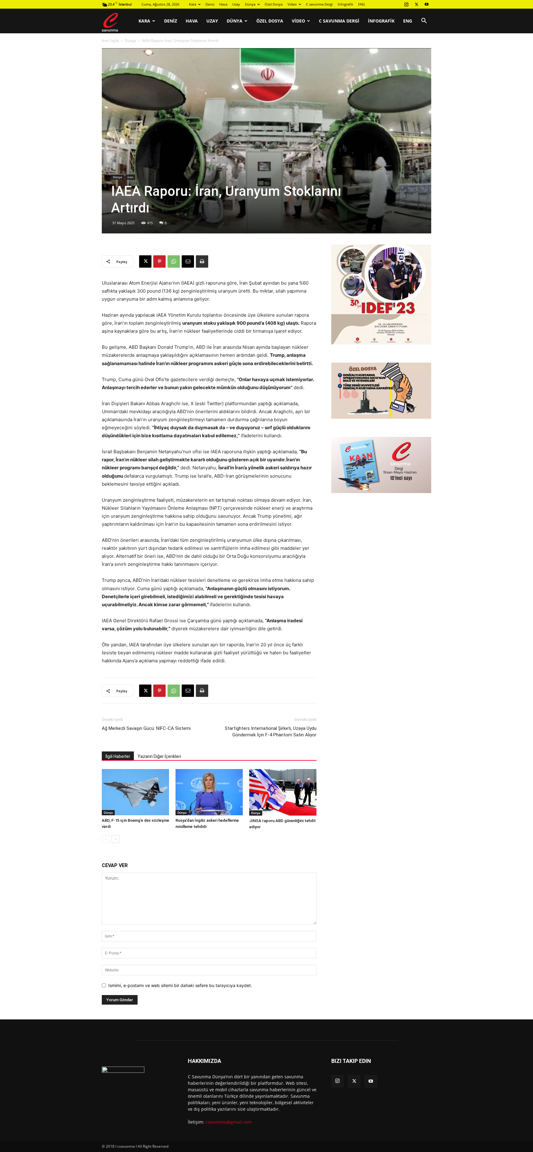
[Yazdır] (202, 261)
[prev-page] (105, 839)
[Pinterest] (159, 261)
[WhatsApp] (173, 261)
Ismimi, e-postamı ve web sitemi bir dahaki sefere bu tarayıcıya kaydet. (180, 985)
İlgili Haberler (117, 756)
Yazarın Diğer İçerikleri (159, 756)
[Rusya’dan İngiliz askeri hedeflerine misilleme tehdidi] (209, 792)
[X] (416, 4)
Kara (192, 4)
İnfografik (345, 4)
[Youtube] (426, 4)
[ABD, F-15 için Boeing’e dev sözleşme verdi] (135, 792)
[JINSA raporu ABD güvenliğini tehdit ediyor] (282, 792)
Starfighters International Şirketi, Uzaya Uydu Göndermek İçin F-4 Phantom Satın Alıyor (270, 732)
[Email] (188, 261)
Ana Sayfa (110, 40)
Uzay (236, 4)
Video (292, 4)
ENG (361, 4)
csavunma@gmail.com (228, 1122)
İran (130, 177)
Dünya (250, 4)
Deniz (209, 4)
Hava (223, 4)
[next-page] (115, 839)
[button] (423, 21)
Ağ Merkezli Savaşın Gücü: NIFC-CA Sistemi (146, 728)
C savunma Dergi (319, 4)
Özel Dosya (274, 4)
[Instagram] (406, 4)
